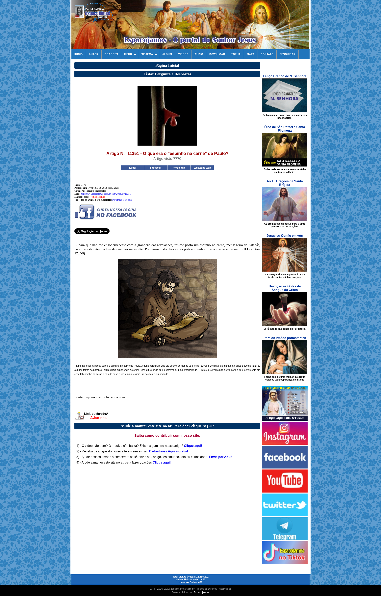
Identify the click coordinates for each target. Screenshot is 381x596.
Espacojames (201, 592)
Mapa (251, 54)
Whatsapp (179, 167)
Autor (93, 54)
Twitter (132, 167)
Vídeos (183, 54)
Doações (111, 54)
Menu (128, 54)
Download (217, 54)
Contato (267, 54)
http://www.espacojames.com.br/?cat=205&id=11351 (106, 193)
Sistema (147, 54)
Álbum (167, 54)
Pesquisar (287, 54)
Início (78, 54)
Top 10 (236, 54)
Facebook (155, 167)
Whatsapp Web (202, 167)
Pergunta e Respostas (122, 199)
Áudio (198, 54)
